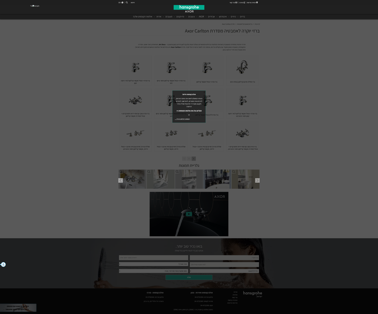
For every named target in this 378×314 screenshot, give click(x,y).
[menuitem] (240, 16)
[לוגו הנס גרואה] (189, 7)
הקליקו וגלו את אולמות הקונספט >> (189, 111)
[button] (3, 264)
